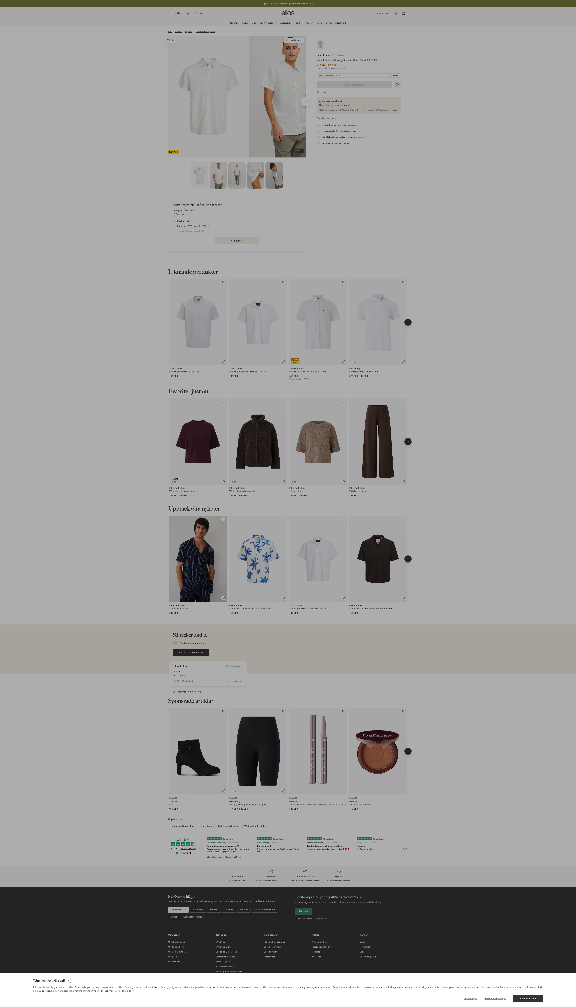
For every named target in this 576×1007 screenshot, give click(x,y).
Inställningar (470, 998)
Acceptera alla (528, 998)
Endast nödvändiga (495, 998)
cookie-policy (126, 990)
